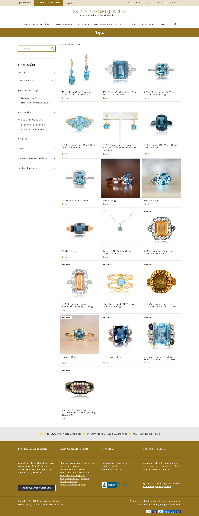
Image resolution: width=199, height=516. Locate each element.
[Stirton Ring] (79, 228)
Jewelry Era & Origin (28, 90)
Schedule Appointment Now (37, 488)
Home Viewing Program (72, 469)
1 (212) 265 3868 (24, 3)
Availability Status (27, 168)
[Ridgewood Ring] (120, 334)
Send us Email (109, 466)
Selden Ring (151, 200)
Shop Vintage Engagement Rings (77, 463)
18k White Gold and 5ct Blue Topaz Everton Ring (120, 93)
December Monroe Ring (75, 200)
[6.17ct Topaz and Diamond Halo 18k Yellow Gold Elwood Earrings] (120, 122)
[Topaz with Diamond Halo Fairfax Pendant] (120, 228)
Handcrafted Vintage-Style (36, 103)
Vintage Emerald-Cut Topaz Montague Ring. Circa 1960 (160, 358)
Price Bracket (24, 112)
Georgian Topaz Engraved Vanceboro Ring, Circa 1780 (160, 305)
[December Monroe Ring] (79, 178)
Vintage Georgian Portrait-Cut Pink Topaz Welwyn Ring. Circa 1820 (79, 412)
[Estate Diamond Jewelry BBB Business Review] (115, 484)
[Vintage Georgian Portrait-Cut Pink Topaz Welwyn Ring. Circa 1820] (79, 387)
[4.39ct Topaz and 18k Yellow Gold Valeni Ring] (79, 122)
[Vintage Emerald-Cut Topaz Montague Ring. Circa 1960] (161, 334)
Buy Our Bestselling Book (73, 484)
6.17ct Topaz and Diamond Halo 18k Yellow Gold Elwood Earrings (120, 147)
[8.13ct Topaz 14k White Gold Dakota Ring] (161, 122)
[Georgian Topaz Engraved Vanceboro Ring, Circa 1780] (161, 281)
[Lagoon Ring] (79, 334)
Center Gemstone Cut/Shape (32, 158)
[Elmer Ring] (120, 178)
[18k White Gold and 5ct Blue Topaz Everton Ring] (120, 69)
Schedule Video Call (112, 469)
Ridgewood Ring (112, 357)
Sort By (21, 72)
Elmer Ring (109, 200)
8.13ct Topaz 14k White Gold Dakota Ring (160, 146)
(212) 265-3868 (119, 463)
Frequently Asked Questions (74, 478)
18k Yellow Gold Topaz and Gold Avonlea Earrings (78, 93)
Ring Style (23, 138)
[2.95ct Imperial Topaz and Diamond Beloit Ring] (161, 228)
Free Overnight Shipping (72, 475)
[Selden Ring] (161, 178)
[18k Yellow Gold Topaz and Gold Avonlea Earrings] (79, 69)
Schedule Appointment (48, 3)
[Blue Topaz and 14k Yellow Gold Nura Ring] (120, 281)
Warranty (84, 472)
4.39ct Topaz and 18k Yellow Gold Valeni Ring (78, 146)
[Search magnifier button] (53, 48)
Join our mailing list (153, 463)
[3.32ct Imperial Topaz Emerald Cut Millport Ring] (79, 281)
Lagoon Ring (69, 357)
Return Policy (67, 472)
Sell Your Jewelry (69, 481)
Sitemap (161, 483)
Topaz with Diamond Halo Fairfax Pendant (118, 252)
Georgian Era (29, 98)
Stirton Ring (69, 251)
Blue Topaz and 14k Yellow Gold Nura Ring (118, 305)
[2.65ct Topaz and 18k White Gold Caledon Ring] (161, 69)
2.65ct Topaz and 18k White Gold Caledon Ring (160, 93)
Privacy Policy (163, 486)
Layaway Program (69, 466)
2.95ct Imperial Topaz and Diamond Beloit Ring (159, 252)
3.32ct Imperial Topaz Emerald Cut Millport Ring (77, 305)
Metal (21, 148)
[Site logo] (99, 13)
